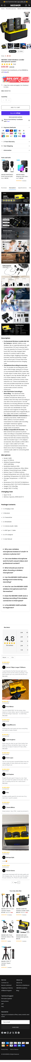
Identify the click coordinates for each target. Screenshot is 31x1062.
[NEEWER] (16, 5)
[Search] (5, 5)
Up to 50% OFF (22, 2)
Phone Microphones (11, 8)
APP (2, 1004)
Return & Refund (6, 985)
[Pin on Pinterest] (9, 56)
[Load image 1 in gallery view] (15, 26)
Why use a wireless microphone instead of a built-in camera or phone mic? (15, 551)
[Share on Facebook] (7, 56)
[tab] (12, 51)
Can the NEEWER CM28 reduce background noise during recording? (15, 579)
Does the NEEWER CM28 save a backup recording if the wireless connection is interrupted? (15, 598)
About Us (19, 983)
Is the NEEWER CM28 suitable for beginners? (14, 606)
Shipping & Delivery (7, 988)
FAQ (2, 1006)
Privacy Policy (4, 1049)
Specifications (22, 188)
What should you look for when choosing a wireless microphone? (13, 570)
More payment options (15, 117)
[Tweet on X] (5, 56)
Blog (17, 990)
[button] (24, 632)
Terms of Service (14, 1049)
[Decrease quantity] (2, 100)
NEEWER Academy (21, 988)
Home (2, 8)
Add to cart (15, 107)
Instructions (5, 1001)
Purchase (4, 188)
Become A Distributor (22, 985)
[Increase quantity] (9, 100)
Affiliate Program (6, 990)
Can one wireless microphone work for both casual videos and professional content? (15, 560)
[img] (7, 64)
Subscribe (15, 1027)
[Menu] (2, 5)
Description (12, 188)
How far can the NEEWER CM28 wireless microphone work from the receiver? (15, 588)
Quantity (4, 97)
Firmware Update (6, 998)
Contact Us (4, 983)
